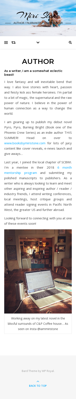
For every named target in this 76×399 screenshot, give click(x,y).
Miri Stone (38, 15)
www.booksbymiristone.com (24, 143)
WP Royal (48, 371)
